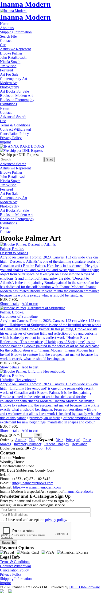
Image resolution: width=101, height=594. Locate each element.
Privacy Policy (11, 138)
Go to (15, 435)
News (4, 108)
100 (48, 448)
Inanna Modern (25, 4)
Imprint (5, 142)
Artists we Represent (15, 49)
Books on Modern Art (16, 96)
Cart (3, 45)
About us (7, 28)
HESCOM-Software (84, 587)
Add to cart (30, 304)
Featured (6, 70)
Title (32, 440)
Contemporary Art (13, 79)
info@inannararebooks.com (32, 483)
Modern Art (8, 83)
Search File (8, 36)
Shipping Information (16, 32)
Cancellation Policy (14, 134)
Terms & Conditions (15, 125)
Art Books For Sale (14, 91)
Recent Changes (56, 444)
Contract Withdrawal (15, 129)
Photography (9, 87)
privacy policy (55, 520)
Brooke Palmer (11, 53)
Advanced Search (13, 117)
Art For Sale (9, 74)
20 (34, 448)
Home (4, 24)
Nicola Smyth (10, 62)
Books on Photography (17, 100)
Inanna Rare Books (78, 491)
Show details (9, 304)
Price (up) (73, 440)
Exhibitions (8, 104)
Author (20, 440)
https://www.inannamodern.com (37, 487)
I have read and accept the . (36, 520)
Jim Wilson (8, 66)
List (3, 121)
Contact (6, 41)
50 (41, 448)
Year (59, 440)
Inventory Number (27, 444)
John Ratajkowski (13, 57)
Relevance (79, 444)
